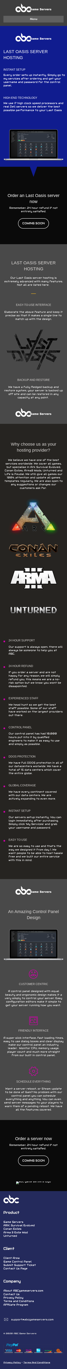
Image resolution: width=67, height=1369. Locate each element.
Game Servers (13, 1222)
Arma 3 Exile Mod (15, 1232)
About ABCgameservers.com (23, 1290)
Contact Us (11, 1294)
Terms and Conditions (18, 1301)
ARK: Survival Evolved (19, 1225)
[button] (33, 223)
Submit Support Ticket (19, 1265)
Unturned (10, 1235)
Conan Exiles (12, 1228)
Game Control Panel (17, 1261)
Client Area (11, 1258)
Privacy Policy (13, 1297)
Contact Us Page (15, 1268)
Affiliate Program (15, 1304)
